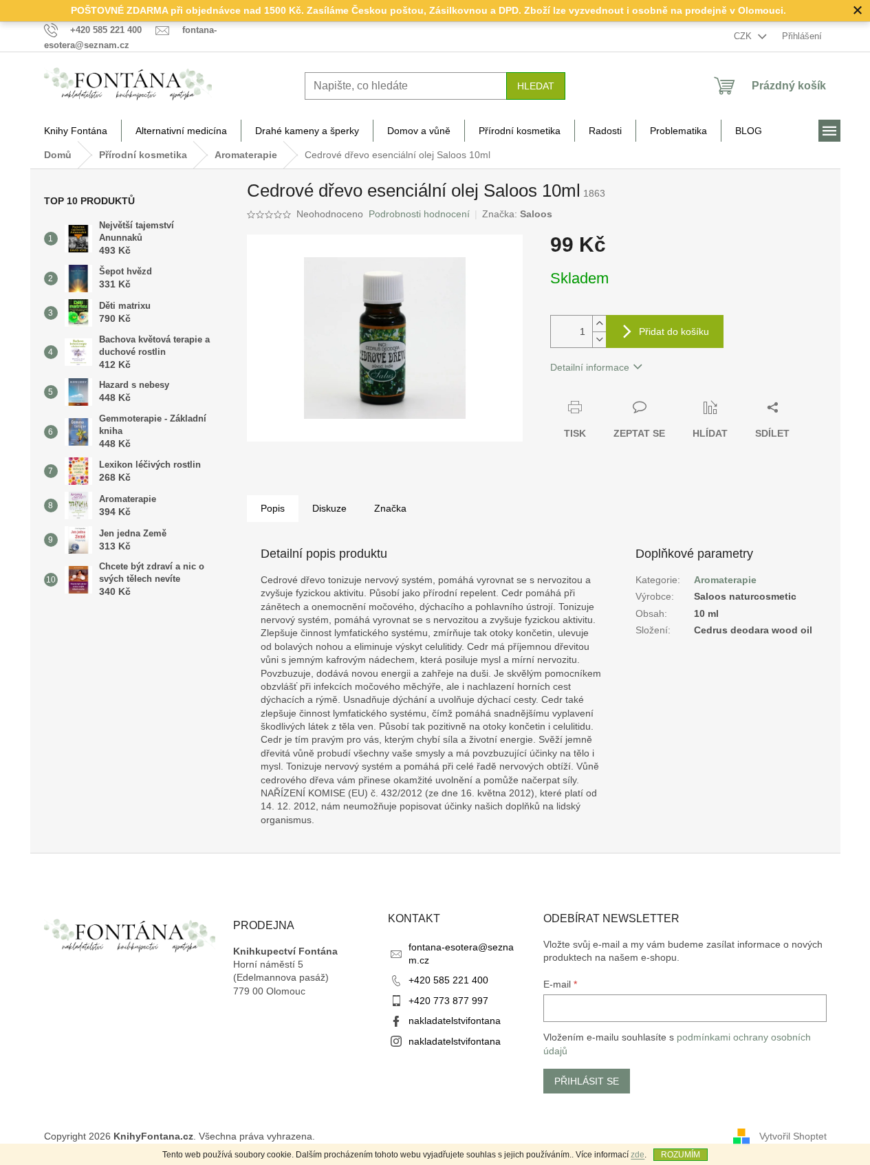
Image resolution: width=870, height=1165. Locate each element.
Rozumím (680, 1154)
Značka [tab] (390, 508)
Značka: (517, 213)
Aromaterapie (725, 579)
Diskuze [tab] (329, 508)
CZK (744, 36)
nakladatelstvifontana (455, 1020)
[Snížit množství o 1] (599, 339)
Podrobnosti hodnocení (419, 213)
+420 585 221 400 (448, 980)
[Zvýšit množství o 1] (599, 323)
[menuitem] (75, 131)
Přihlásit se (586, 1081)
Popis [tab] (273, 508)
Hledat (535, 85)
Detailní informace (589, 367)
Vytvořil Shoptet (793, 1135)
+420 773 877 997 (448, 1000)
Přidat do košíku (674, 331)
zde (637, 1154)
